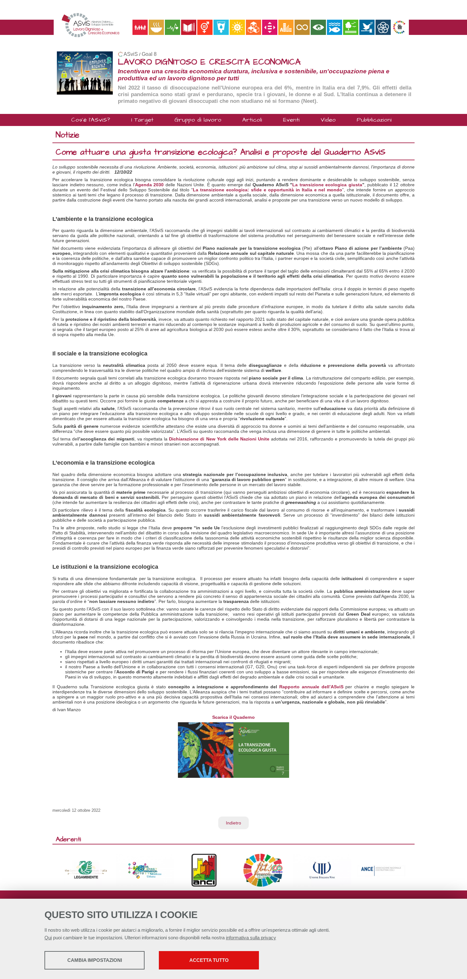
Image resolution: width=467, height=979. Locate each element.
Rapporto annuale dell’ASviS (311, 686)
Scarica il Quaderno (233, 717)
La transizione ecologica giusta (327, 184)
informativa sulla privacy (251, 937)
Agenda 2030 (149, 184)
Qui (48, 937)
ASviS (131, 54)
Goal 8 (149, 54)
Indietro (233, 822)
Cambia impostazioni (94, 960)
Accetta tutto (209, 960)
